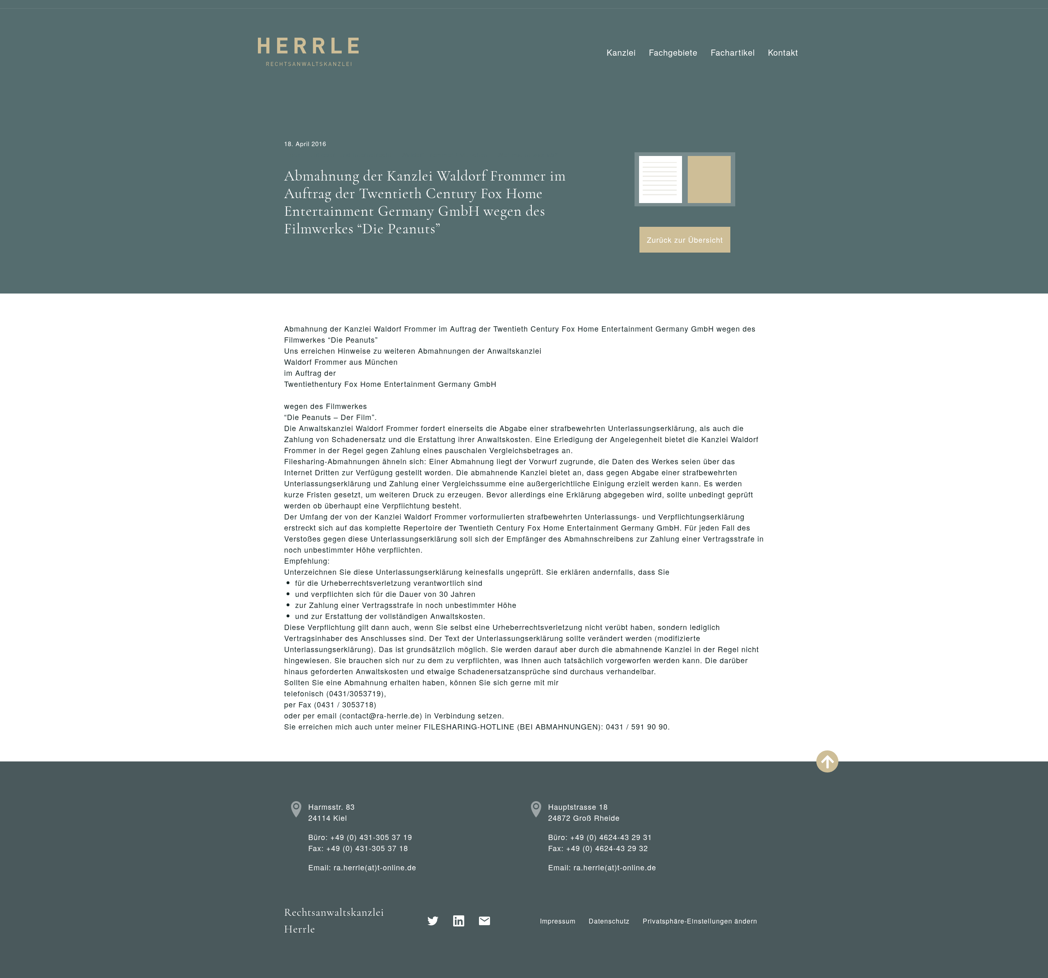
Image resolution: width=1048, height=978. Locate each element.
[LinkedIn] (459, 921)
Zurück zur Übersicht (685, 239)
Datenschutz (609, 921)
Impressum (558, 921)
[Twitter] (433, 921)
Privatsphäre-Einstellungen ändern (700, 921)
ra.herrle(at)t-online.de (375, 867)
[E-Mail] (484, 921)
